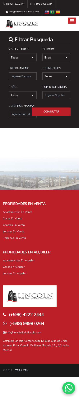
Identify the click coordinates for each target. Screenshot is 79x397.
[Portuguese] (52, 12)
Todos (15, 57)
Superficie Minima (55, 87)
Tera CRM (22, 370)
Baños (13, 87)
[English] (47, 12)
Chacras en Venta (14, 225)
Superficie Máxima (21, 106)
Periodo (48, 49)
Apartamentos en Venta (17, 212)
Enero (48, 57)
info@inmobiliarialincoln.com (23, 332)
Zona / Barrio (19, 49)
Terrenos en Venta (14, 238)
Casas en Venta (12, 218)
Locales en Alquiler (14, 273)
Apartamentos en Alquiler (19, 260)
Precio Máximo (19, 68)
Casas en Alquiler (14, 267)
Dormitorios (52, 68)
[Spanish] (57, 12)
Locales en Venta (13, 231)
